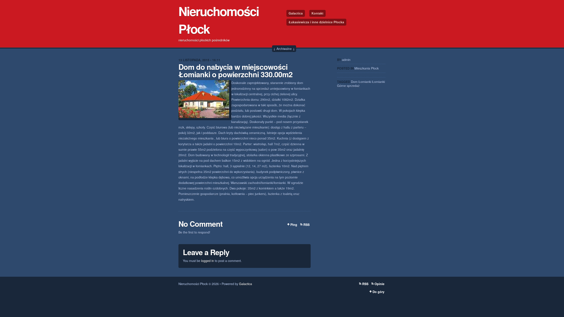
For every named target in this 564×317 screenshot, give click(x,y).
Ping (293, 224)
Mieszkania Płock (366, 68)
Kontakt (317, 13)
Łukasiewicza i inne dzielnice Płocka (316, 22)
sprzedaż (353, 85)
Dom (354, 81)
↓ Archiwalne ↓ (284, 48)
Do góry (378, 291)
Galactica (296, 13)
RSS (306, 224)
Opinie (379, 284)
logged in (207, 260)
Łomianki (364, 81)
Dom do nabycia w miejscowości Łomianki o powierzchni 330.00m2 (235, 70)
